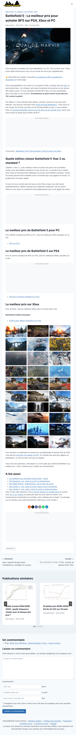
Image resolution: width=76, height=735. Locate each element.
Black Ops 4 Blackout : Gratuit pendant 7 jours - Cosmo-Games (35, 643)
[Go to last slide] (5, 603)
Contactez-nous (26, 724)
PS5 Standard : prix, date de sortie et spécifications (29, 481)
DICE (65, 86)
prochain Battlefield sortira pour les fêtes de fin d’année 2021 (36, 110)
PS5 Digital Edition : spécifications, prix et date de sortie (31, 484)
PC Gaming (18, 12)
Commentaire (8, 682)
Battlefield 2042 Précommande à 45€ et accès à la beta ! (38, 151)
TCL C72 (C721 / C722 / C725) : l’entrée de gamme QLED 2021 (57, 562)
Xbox (35, 12)
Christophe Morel (48, 613)
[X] (32, 506)
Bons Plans (10, 12)
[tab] (34, 626)
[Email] (39, 506)
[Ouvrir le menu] (72, 3)
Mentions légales (35, 721)
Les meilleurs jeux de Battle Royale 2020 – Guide (28, 479)
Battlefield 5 (10, 548)
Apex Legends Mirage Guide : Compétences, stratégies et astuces (16, 562)
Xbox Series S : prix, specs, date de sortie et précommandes (33, 489)
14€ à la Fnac (14, 243)
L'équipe (53, 724)
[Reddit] (29, 506)
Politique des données (52, 721)
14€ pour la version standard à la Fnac (24, 297)
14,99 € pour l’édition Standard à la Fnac (25, 321)
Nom (44, 687)
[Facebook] (36, 506)
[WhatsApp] (43, 506)
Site (43, 698)
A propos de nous (41, 724)
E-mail (45, 692)
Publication (67, 721)
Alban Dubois (10, 25)
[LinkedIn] (46, 506)
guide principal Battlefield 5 (46, 105)
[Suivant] (70, 603)
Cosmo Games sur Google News (47, 492)
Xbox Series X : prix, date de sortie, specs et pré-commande (33, 487)
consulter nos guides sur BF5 (27, 455)
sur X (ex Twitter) (17, 495)
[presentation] (19, 592)
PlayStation (28, 12)
